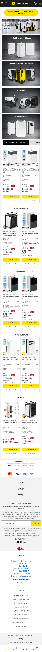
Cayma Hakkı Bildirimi (21, 607)
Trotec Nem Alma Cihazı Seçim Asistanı (21, 12)
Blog (21, 587)
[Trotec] (21, 494)
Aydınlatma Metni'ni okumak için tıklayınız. (28, 536)
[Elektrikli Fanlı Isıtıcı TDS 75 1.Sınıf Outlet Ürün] (11, 220)
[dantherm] (21, 483)
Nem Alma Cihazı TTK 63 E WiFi (30, 171)
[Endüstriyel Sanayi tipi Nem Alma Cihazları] (21, 26)
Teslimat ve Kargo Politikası (21, 622)
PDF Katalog (21, 590)
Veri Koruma (23, 642)
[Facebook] (21, 542)
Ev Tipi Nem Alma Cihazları (15, 142)
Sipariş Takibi (21, 583)
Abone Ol (36, 523)
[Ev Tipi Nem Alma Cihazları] (21, 47)
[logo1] (21, 549)
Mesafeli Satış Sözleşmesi (21, 599)
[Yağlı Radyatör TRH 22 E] (11, 409)
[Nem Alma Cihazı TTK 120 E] (30, 220)
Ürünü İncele (12, 201)
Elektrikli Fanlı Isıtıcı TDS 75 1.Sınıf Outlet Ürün (11, 234)
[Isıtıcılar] (21, 100)
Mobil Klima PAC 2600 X (29, 359)
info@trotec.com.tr (24, 576)
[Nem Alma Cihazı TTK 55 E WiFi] (11, 157)
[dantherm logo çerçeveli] (21, 489)
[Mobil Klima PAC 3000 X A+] (11, 346)
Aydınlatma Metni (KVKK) (21, 611)
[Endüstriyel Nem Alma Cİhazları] (21, 73)
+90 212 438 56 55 (22, 571)
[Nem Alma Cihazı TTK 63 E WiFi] (30, 157)
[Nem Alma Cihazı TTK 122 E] (30, 283)
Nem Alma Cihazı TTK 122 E (30, 297)
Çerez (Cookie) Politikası (21, 614)
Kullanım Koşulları (21, 626)
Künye (30, 642)
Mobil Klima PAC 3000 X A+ (10, 360)
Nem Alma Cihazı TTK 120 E (30, 234)
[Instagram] (25, 542)
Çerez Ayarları (14, 642)
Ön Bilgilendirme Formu (21, 603)
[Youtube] (17, 542)
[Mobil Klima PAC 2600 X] (30, 346)
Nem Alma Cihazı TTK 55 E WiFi (11, 171)
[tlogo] (21, 639)
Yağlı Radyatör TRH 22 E (10, 422)
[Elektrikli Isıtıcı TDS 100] (30, 409)
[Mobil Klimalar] (21, 126)
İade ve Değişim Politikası (21, 618)
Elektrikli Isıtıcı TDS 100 (29, 422)
